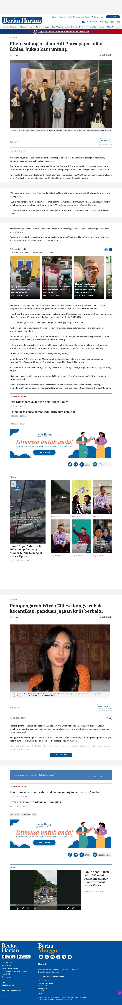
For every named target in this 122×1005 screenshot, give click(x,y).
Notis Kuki (6, 974)
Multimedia (91, 27)
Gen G (101, 27)
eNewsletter (77, 17)
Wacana (59, 27)
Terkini (6, 27)
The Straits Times (45, 981)
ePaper (87, 17)
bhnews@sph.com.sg (51, 972)
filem (22, 424)
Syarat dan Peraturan (10, 968)
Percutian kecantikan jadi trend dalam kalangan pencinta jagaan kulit (56, 792)
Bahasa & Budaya (78, 27)
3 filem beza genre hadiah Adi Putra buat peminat (42, 412)
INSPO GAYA (15, 814)
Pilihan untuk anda (18, 249)
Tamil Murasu (43, 991)
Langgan (113, 17)
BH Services (6, 977)
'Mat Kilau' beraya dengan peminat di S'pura (39, 402)
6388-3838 (6, 996)
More (109, 27)
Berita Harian (43, 988)
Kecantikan (26, 814)
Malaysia (23, 27)
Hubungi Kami (7, 963)
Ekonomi (39, 27)
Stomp (40, 993)
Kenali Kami (6, 965)
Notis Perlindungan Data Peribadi (14, 971)
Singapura (14, 27)
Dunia (32, 27)
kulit (34, 814)
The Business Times (45, 983)
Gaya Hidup (50, 27)
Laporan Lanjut (61, 755)
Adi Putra (14, 424)
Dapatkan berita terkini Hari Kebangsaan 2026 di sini (63, 31)
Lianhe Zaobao (43, 986)
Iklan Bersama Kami (9, 985)
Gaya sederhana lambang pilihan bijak (35, 802)
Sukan (67, 27)
